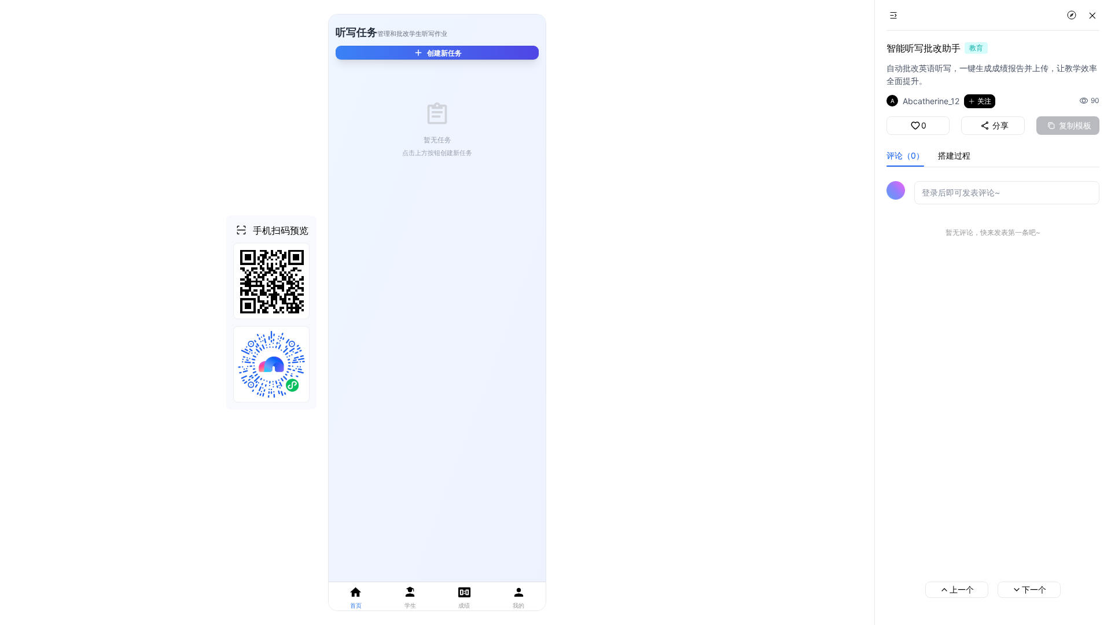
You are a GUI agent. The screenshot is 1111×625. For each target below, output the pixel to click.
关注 (984, 101)
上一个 (962, 589)
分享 (1000, 125)
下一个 (1034, 589)
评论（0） (905, 155)
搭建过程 (954, 155)
